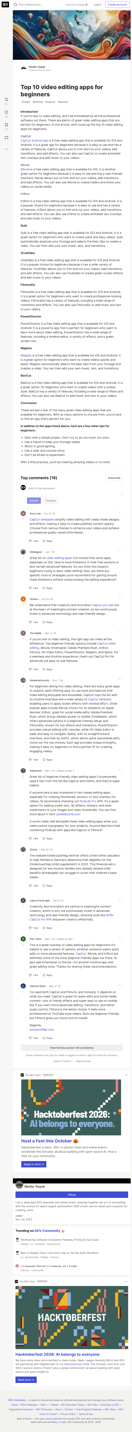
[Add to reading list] (6, 126)
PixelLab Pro (88, 801)
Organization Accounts (21, 1409)
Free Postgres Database (89, 1409)
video (26, 101)
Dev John (36, 939)
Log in (97, 4)
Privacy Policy (68, 1414)
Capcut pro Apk (103, 605)
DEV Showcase (44, 1409)
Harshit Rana (38, 986)
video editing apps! (59, 558)
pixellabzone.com (68, 814)
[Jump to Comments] (6, 114)
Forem (28, 1418)
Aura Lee (35, 513)
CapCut (81, 953)
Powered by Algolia (75, 4)
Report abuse (83, 1061)
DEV (78, 1418)
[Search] (15, 5)
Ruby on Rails (59, 1422)
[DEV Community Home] (5, 4)
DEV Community (47, 1231)
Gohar (33, 849)
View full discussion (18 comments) (72, 1047)
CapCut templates (42, 519)
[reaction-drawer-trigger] (6, 101)
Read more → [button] (26, 1379)
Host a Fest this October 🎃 (49, 1141)
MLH (120, 1409)
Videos (54, 1404)
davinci (63, 101)
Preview (51, 500)
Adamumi (35, 770)
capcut (50, 101)
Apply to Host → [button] (34, 1164)
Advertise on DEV (110, 1404)
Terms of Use (86, 1414)
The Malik (36, 633)
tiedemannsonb (39, 680)
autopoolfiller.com (42, 1029)
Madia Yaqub (37, 66)
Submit (34, 500)
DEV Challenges (29, 1404)
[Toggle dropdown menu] (119, 512)
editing (38, 101)
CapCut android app (34, 140)
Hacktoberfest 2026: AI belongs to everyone (57, 1354)
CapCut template (99, 699)
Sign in (90, 1055)
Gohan (34, 599)
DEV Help (92, 1404)
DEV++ (44, 1404)
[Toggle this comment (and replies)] (23, 519)
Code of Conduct (62, 1061)
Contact (69, 1409)
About (58, 1409)
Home (14, 1404)
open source (45, 1418)
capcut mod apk (40, 900)
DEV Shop (110, 1409)
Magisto (26, 355)
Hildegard (36, 552)
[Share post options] (6, 149)
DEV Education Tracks (72, 1404)
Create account (117, 4)
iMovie (25, 169)
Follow (72, 1194)
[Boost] (6, 137)
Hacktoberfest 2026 (76, 1364)
